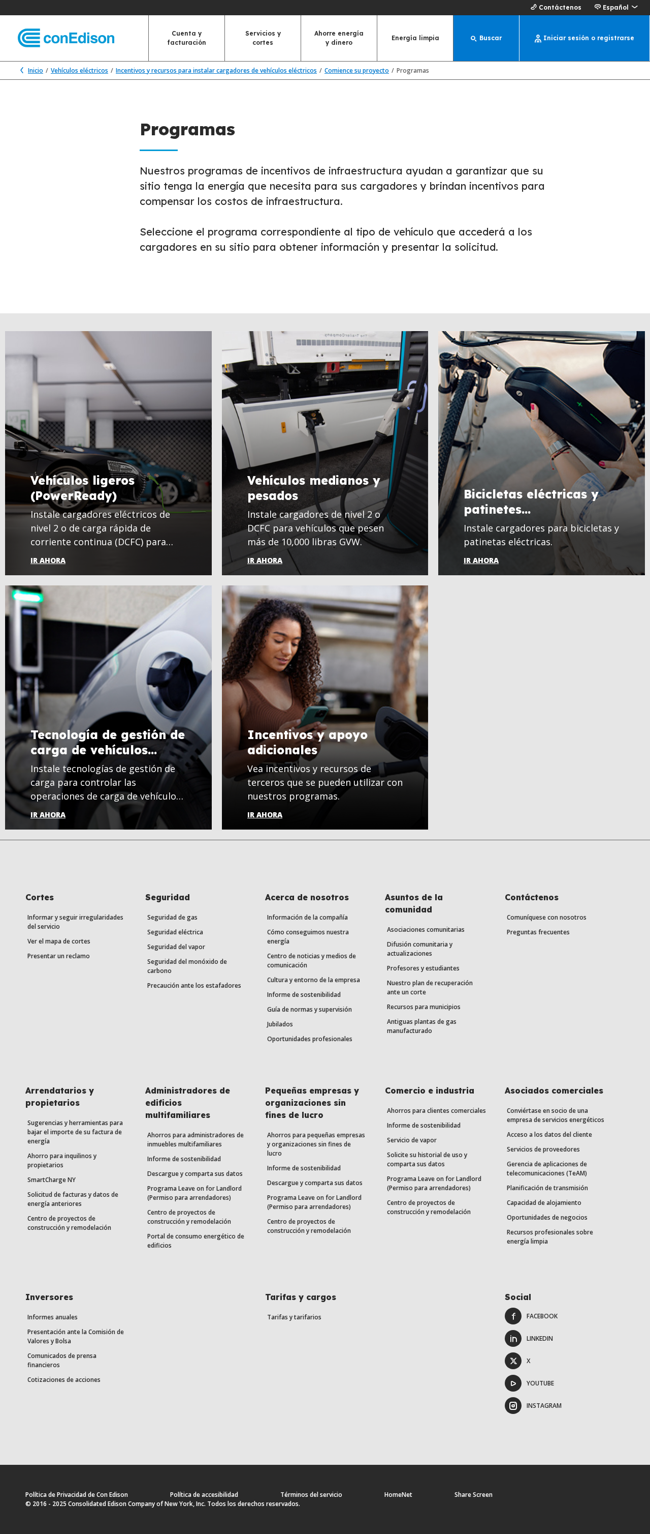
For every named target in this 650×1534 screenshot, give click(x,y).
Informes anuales (52, 1317)
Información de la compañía (307, 917)
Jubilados (280, 1024)
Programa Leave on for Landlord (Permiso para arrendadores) (194, 1193)
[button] (616, 7)
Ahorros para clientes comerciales (436, 1110)
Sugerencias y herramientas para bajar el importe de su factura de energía (75, 1131)
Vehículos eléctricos (79, 70)
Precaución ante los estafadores (194, 985)
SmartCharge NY (51, 1179)
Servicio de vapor (412, 1140)
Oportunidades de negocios (547, 1217)
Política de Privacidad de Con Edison (76, 1494)
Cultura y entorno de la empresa (313, 980)
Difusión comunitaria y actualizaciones (419, 949)
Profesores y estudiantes (423, 968)
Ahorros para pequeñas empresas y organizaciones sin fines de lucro (316, 1144)
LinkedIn (540, 1338)
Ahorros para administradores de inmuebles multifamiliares (195, 1139)
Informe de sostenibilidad (304, 994)
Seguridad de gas (172, 917)
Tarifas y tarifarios (294, 1317)
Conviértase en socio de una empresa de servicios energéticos (555, 1115)
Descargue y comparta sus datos (195, 1173)
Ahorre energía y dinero (339, 37)
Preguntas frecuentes (538, 932)
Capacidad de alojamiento (544, 1202)
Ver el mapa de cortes (58, 941)
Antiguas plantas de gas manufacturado (422, 1026)
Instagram (544, 1405)
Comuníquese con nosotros (547, 917)
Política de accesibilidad (204, 1494)
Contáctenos (560, 7)
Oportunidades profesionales (309, 1039)
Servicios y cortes (263, 37)
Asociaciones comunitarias (426, 929)
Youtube (540, 1383)
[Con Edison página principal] (57, 38)
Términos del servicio (311, 1494)
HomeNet (398, 1494)
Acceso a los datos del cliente (549, 1134)
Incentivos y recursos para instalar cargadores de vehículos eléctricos (216, 70)
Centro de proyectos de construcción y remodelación (69, 1223)
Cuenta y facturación (187, 37)
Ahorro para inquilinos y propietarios (61, 1160)
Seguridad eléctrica (175, 932)
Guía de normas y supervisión (309, 1009)
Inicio (35, 70)
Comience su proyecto (356, 70)
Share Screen (473, 1494)
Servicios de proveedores (543, 1149)
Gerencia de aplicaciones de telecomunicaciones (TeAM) (547, 1168)
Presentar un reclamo (58, 956)
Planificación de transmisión (547, 1188)
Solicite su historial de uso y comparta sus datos (427, 1159)
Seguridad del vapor (176, 946)
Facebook (542, 1316)
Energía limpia (415, 38)
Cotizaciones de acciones (64, 1379)
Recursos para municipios (424, 1006)
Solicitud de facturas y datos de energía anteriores (72, 1199)
